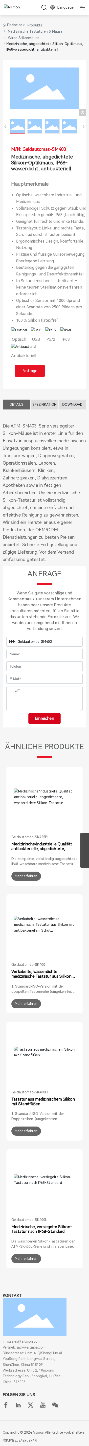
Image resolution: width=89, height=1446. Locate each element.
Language (65, 7)
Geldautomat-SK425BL (30, 837)
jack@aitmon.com (31, 1347)
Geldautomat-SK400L (29, 1220)
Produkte (35, 25)
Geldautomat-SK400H (29, 1092)
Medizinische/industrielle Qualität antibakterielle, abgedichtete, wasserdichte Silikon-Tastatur (41, 849)
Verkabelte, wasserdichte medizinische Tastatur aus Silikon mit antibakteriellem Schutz (41, 976)
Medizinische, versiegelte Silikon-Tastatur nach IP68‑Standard (41, 1229)
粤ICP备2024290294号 (20, 1440)
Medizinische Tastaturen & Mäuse (35, 31)
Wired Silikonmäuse (23, 38)
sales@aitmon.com (25, 1341)
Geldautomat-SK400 (28, 965)
